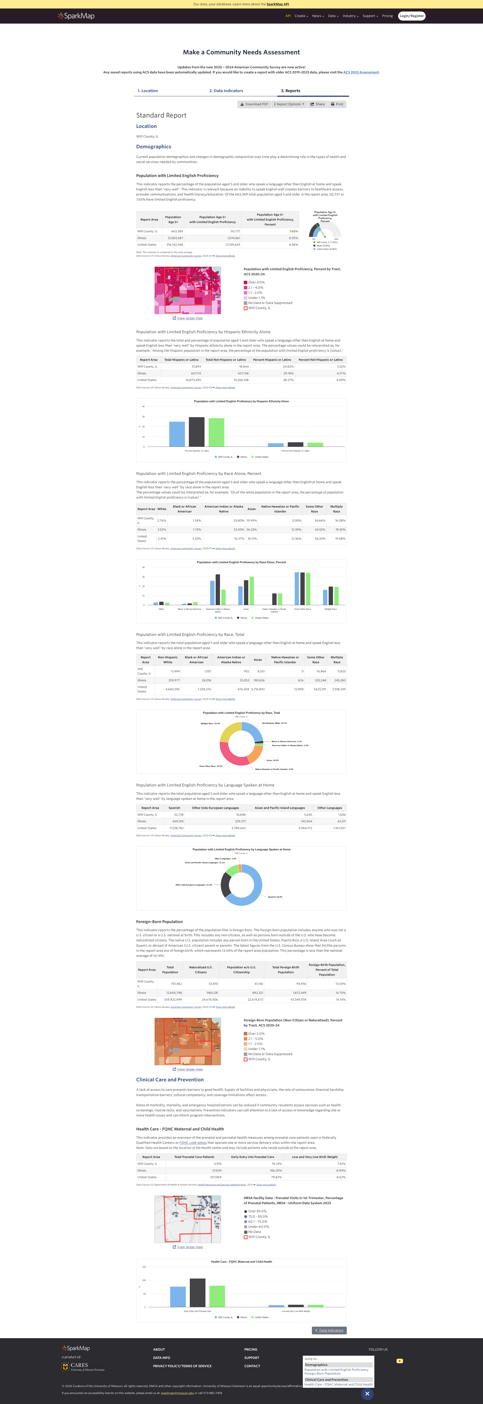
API (288, 16)
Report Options (288, 104)
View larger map (190, 318)
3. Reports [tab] (290, 90)
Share (320, 104)
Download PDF (256, 104)
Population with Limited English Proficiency (336, 1370)
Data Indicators (331, 1330)
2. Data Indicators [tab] (226, 90)
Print (339, 104)
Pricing (387, 16)
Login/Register (412, 16)
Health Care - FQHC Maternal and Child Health (339, 1384)
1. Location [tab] (148, 90)
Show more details (225, 255)
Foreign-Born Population (323, 1373)
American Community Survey (186, 255)
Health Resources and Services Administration (222, 1184)
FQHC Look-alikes (193, 1143)
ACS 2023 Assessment (361, 72)
